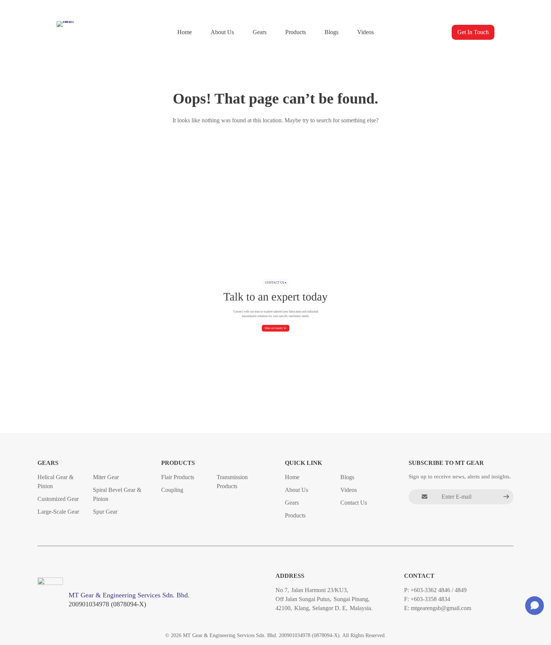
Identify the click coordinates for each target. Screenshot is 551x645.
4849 (461, 590)
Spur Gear (105, 511)
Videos (365, 32)
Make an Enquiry (274, 328)
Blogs (331, 32)
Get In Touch (473, 32)
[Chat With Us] (534, 605)
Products (295, 32)
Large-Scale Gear (58, 511)
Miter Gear (106, 477)
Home (184, 32)
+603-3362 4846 (430, 590)
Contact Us (353, 502)
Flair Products (177, 477)
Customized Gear (58, 498)
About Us (222, 32)
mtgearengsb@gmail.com (441, 608)
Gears (260, 32)
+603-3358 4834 (430, 599)
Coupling (172, 489)
